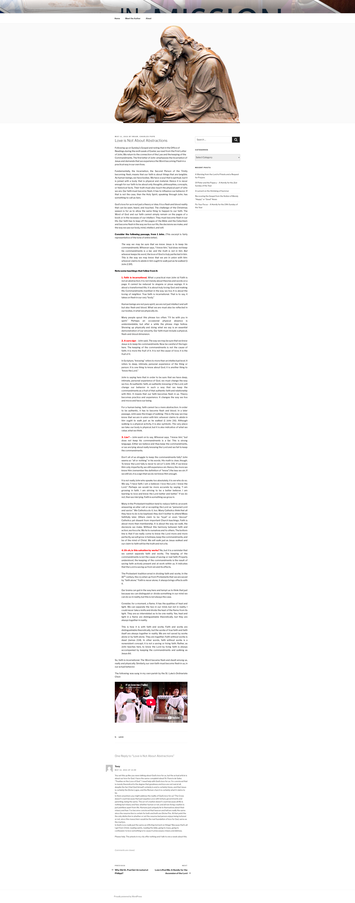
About (148, 18)
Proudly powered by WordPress (128, 896)
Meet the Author (132, 18)
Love (121, 737)
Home (117, 18)
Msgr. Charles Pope (143, 136)
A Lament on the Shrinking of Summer (212, 191)
